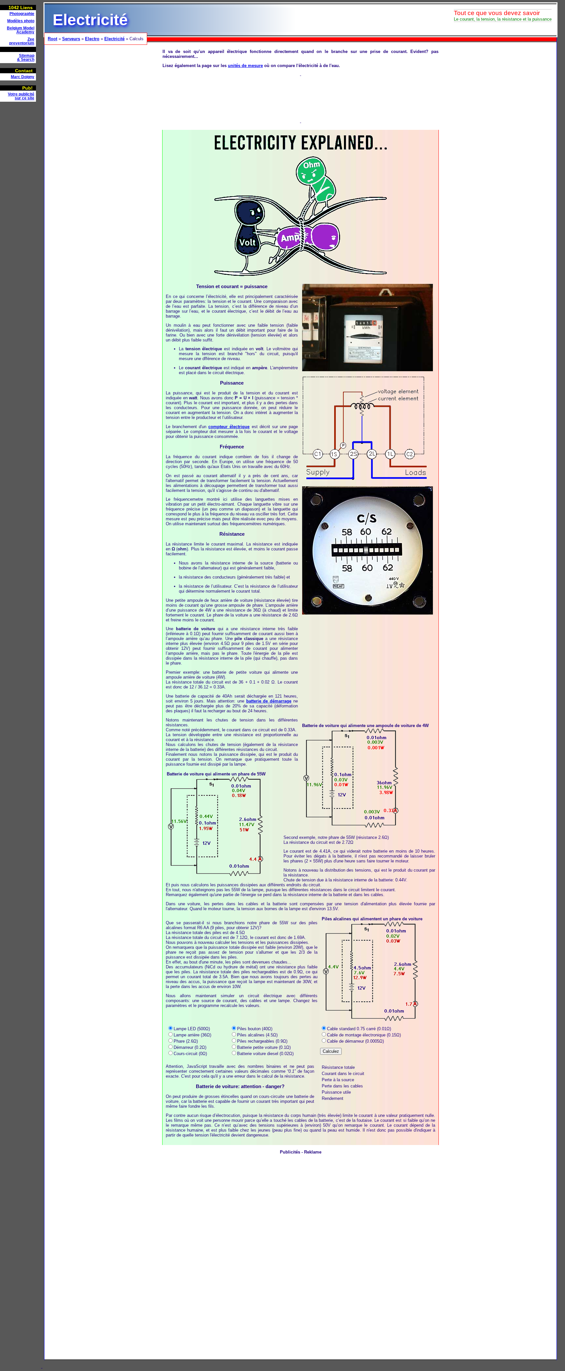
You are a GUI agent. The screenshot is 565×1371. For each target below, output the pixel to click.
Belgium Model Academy (20, 30)
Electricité (114, 38)
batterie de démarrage (269, 701)
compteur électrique (228, 426)
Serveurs (71, 38)
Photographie (21, 14)
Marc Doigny (22, 77)
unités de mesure (245, 65)
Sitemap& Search (25, 57)
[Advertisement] (19, 205)
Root (52, 38)
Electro (92, 38)
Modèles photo (20, 21)
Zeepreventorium (21, 41)
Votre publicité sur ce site (21, 96)
